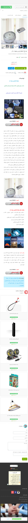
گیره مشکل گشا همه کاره (14, 313)
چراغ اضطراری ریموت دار (14, 278)
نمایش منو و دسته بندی (20, 7)
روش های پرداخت (24, 501)
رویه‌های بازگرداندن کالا (23, 499)
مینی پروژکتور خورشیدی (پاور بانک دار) (13, 415)
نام (26, 429)
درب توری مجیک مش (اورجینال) (14, 390)
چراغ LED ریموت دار (19, 283)
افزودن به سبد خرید (19, 68)
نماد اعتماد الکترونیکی (23, 497)
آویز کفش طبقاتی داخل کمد (13, 339)
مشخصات (25, 15)
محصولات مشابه (18, 15)
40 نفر (10, 68)
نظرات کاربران (10, 15)
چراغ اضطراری (7, 281)
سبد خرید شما (6, 7)
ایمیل (26, 435)
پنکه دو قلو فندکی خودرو (14, 364)
